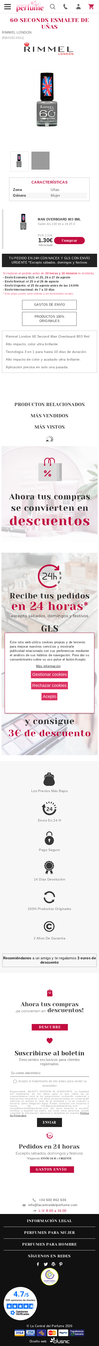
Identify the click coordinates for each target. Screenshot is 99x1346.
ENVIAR (49, 1122)
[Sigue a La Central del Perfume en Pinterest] (61, 1265)
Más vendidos (49, 416)
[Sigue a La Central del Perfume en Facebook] (38, 1265)
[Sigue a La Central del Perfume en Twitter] (45, 1265)
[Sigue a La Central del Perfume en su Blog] (53, 1265)
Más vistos (49, 427)
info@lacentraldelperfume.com (53, 1205)
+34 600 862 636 (52, 1200)
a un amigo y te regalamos (49, 960)
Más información (48, 666)
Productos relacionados (49, 404)
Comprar (69, 240)
